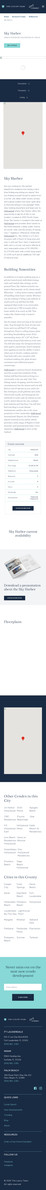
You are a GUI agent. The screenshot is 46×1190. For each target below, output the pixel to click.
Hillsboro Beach (21, 903)
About (7, 1125)
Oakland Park (33, 921)
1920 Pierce (20, 809)
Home (6, 17)
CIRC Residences (10, 818)
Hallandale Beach (10, 903)
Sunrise (21, 937)
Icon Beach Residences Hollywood (10, 840)
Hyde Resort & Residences (35, 828)
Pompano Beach (9, 939)
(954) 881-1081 (11, 1044)
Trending (8, 1115)
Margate (8, 919)
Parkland (8, 928)
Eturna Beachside (22, 818)
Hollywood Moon (22, 827)
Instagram (8, 1165)
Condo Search (10, 1104)
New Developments (13, 1109)
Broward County (19, 17)
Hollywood (33, 17)
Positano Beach (8, 863)
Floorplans (22, 90)
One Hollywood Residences (24, 852)
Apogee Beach (33, 809)
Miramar (21, 919)
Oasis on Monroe (21, 839)
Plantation (34, 928)
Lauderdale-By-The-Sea (10, 912)
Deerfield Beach (21, 895)
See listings (12, 45)
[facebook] (35, 1089)
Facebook (8, 1161)
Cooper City (8, 886)
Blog (6, 1120)
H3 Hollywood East (10, 828)
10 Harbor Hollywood (10, 809)
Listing (22, 97)
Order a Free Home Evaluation (17, 1141)
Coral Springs (21, 886)
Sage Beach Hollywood (22, 864)
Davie (7, 893)
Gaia (32, 816)
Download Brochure (23, 508)
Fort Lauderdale (35, 895)
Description (22, 83)
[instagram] (40, 1089)
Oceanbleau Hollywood (10, 851)
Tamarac (33, 937)
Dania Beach (32, 886)
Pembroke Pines (22, 930)
